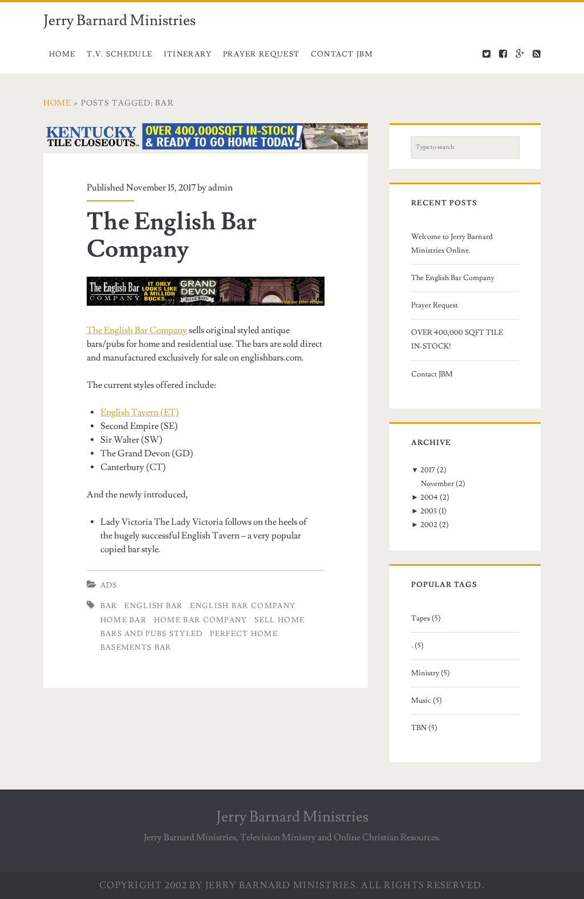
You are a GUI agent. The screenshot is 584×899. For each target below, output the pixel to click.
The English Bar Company (172, 235)
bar (108, 605)
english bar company (242, 605)
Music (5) (426, 700)
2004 (429, 497)
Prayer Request (261, 54)
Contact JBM (342, 54)
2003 (428, 511)
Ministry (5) (430, 673)
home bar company (201, 620)
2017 (427, 470)
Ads (108, 585)
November (437, 483)
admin (220, 187)
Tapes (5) (426, 618)
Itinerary (188, 54)
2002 (428, 524)
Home (62, 54)
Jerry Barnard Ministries (119, 20)
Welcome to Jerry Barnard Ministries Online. (452, 243)
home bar (123, 620)
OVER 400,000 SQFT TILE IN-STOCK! (457, 339)
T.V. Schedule (119, 54)
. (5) (417, 645)
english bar (153, 605)
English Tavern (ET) (139, 412)
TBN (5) (424, 727)
